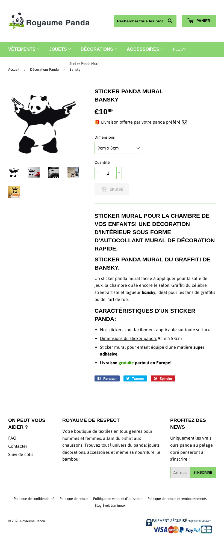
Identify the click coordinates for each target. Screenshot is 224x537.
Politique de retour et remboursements (177, 499)
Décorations (97, 49)
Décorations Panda (44, 69)
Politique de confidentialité (34, 499)
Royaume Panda (32, 521)
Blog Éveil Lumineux (110, 505)
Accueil (13, 69)
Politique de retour (74, 499)
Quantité (102, 162)
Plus (178, 49)
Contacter (17, 446)
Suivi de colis (20, 454)
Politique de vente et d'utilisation (117, 499)
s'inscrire (202, 473)
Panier (202, 21)
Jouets (58, 49)
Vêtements (22, 49)
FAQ (12, 437)
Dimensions (105, 137)
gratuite (126, 362)
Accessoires (143, 49)
